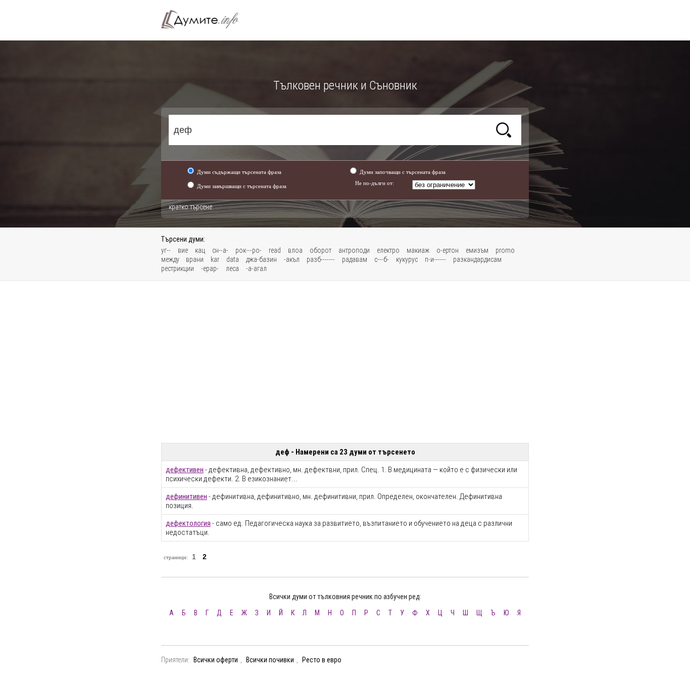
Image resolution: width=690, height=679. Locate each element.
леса (232, 268)
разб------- (321, 259)
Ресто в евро (321, 660)
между (171, 259)
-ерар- (210, 268)
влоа (295, 250)
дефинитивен (186, 496)
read (275, 250)
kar (215, 259)
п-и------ (435, 259)
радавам (354, 259)
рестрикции (177, 268)
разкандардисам (477, 259)
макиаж (418, 250)
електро (388, 250)
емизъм (477, 250)
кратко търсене (190, 207)
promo (505, 250)
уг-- (166, 250)
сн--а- (220, 250)
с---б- (381, 259)
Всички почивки (270, 660)
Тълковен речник (205, 19)
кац (200, 250)
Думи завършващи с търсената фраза (241, 186)
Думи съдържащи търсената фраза (239, 172)
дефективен (185, 469)
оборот (320, 250)
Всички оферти (215, 660)
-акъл (292, 259)
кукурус (407, 259)
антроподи (354, 250)
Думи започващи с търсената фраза (403, 172)
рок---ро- (248, 250)
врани (195, 259)
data (232, 259)
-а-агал (256, 268)
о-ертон (447, 250)
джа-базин (261, 259)
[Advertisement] (345, 362)
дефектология (188, 523)
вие (183, 250)
